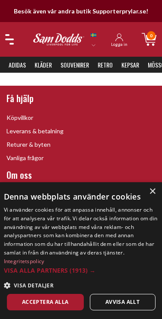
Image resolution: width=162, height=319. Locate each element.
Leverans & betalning (35, 131)
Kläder (43, 64)
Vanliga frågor (25, 157)
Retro (105, 64)
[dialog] (81, 250)
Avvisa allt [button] (122, 302)
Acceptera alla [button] (45, 302)
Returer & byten (28, 144)
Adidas (17, 64)
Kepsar (130, 64)
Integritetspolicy (24, 261)
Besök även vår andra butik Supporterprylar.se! (81, 11)
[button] (81, 270)
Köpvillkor (19, 117)
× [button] (152, 191)
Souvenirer (74, 64)
